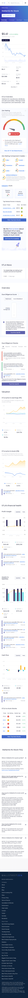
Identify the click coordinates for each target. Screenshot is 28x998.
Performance (5, 905)
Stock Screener (5, 926)
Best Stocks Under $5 (7, 976)
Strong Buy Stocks (6, 934)
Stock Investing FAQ (7, 892)
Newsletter (4, 918)
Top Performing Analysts (8, 924)
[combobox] (15, 3)
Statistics (4, 942)
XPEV (4, 727)
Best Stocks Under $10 (7, 978)
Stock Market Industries (8, 947)
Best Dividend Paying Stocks (9, 939)
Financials (21, 170)
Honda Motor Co (7, 215)
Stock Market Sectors (7, 944)
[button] (14, 758)
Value (7, 160)
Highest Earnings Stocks (8, 937)
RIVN (4, 720)
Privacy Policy (5, 897)
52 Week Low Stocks (7, 966)
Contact (4, 910)
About (3, 884)
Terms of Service (6, 900)
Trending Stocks (6, 931)
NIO (4, 731)
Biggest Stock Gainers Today (9, 958)
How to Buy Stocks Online (8, 950)
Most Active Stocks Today (8, 968)
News (3, 887)
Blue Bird (5, 211)
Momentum (9, 165)
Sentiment (21, 165)
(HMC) (13, 215)
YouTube (4, 916)
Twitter (3, 913)
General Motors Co (7, 208)
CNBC (5, 276)
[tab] (4, 20)
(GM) (13, 208)
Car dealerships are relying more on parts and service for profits (13, 271)
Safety (7, 170)
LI (3, 723)
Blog (3, 890)
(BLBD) (10, 211)
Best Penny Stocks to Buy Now (10, 973)
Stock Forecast (5, 929)
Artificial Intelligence (11, 175)
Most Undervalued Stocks (8, 971)
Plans (3, 895)
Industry (5, 186)
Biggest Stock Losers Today (9, 960)
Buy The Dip (5, 955)
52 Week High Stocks (7, 963)
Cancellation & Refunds (7, 903)
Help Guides (5, 908)
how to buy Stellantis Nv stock (10, 770)
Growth (21, 160)
